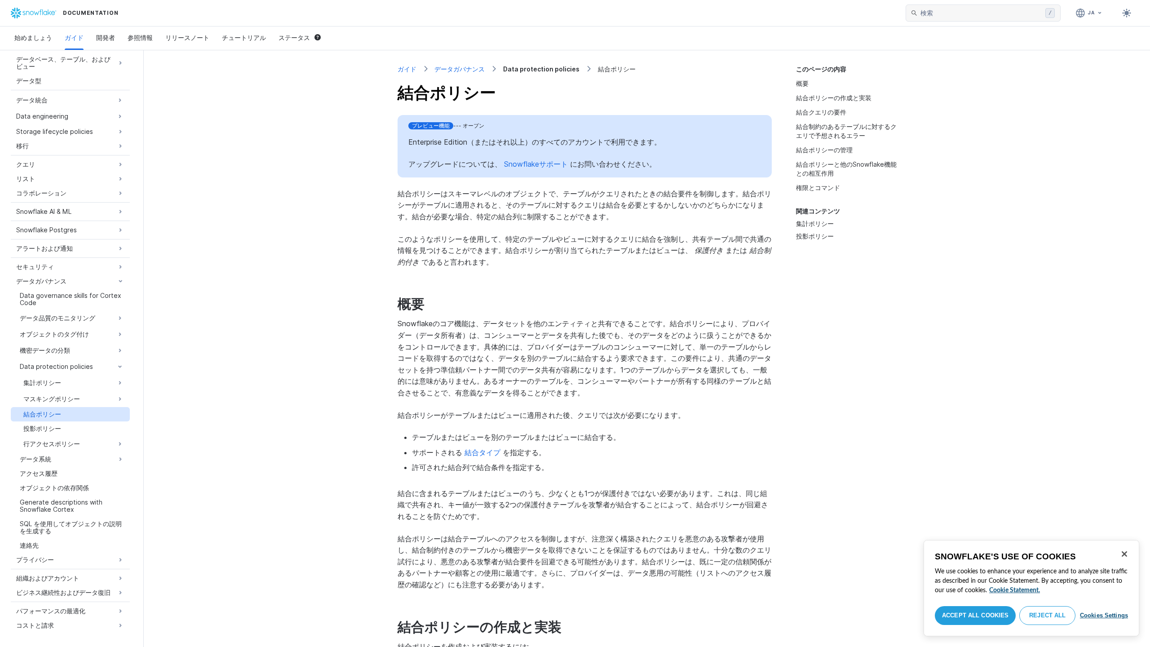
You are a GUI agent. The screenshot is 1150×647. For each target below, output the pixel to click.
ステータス (294, 37)
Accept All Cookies (975, 615)
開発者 (105, 37)
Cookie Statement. (1014, 590)
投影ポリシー (815, 236)
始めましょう (33, 37)
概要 (802, 83)
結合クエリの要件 (821, 112)
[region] (1031, 588)
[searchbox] (981, 13)
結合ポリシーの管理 (824, 150)
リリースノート (187, 37)
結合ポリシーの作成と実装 (833, 98)
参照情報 (140, 37)
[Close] (1124, 554)
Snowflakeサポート (536, 164)
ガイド (74, 37)
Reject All (1047, 615)
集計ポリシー (815, 223)
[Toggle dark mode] (1127, 13)
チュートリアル (244, 37)
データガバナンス (459, 69)
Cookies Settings (1104, 615)
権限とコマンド (818, 187)
